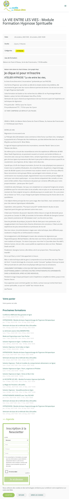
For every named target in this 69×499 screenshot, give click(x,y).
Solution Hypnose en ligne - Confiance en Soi (18, 342)
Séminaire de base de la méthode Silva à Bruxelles (19, 325)
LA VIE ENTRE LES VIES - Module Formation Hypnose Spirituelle (24, 379)
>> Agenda (8, 419)
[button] (65, 6)
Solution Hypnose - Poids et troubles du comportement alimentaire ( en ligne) (29, 363)
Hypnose (20, 51)
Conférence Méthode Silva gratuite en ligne (17, 315)
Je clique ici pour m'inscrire (22, 73)
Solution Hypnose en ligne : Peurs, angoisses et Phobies (21, 369)
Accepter (8, 495)
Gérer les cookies (37, 495)
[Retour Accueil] (14, 6)
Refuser (21, 495)
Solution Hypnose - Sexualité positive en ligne (18, 390)
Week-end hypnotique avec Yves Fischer (16, 336)
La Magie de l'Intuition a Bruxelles (14, 385)
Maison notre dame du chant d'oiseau (15, 69)
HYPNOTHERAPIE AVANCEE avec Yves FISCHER (18, 395)
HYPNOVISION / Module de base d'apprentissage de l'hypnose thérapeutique (29, 320)
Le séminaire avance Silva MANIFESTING (16, 331)
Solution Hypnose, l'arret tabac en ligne (16, 347)
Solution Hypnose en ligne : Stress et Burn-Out (18, 374)
